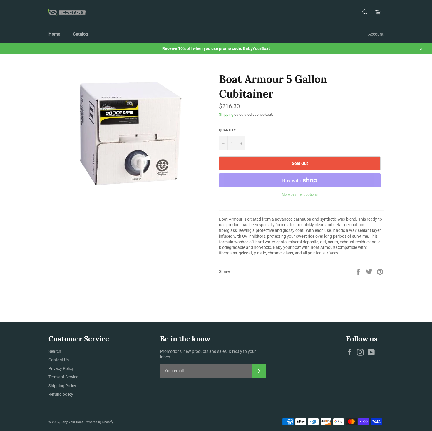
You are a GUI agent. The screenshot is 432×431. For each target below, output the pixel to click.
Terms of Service (63, 377)
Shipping (226, 114)
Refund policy (60, 394)
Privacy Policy (61, 368)
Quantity (227, 130)
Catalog (80, 34)
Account (376, 34)
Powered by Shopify (99, 422)
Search (54, 351)
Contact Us (58, 360)
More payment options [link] (300, 194)
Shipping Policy (62, 385)
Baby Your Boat (72, 422)
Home (54, 34)
